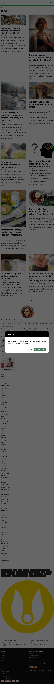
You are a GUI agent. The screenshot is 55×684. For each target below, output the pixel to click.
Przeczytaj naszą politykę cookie (23, 343)
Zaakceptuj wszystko (40, 349)
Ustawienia (29, 349)
